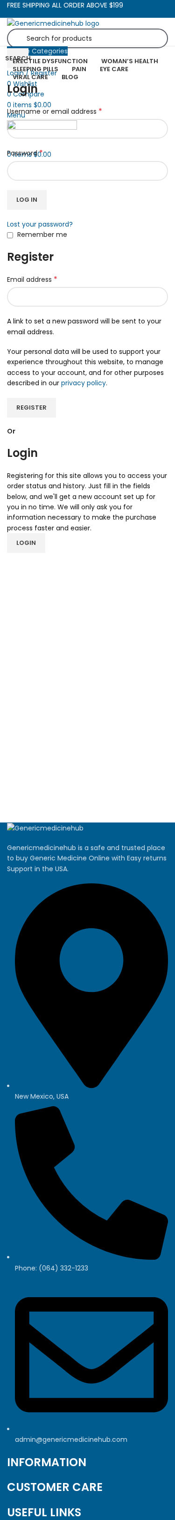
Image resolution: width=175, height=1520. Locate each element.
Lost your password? (40, 224)
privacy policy (83, 383)
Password (25, 153)
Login (26, 542)
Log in (26, 199)
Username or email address (54, 111)
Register (31, 407)
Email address (32, 279)
